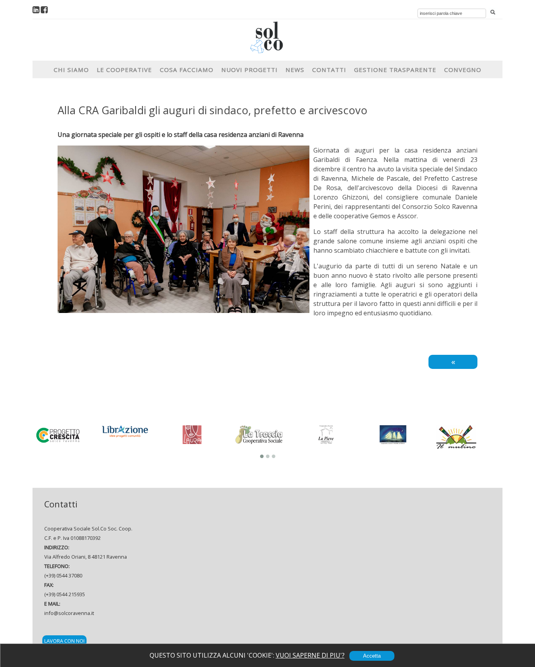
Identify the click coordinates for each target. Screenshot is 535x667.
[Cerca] (493, 12)
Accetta (372, 656)
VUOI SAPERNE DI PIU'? (310, 655)
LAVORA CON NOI (64, 640)
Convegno (462, 70)
